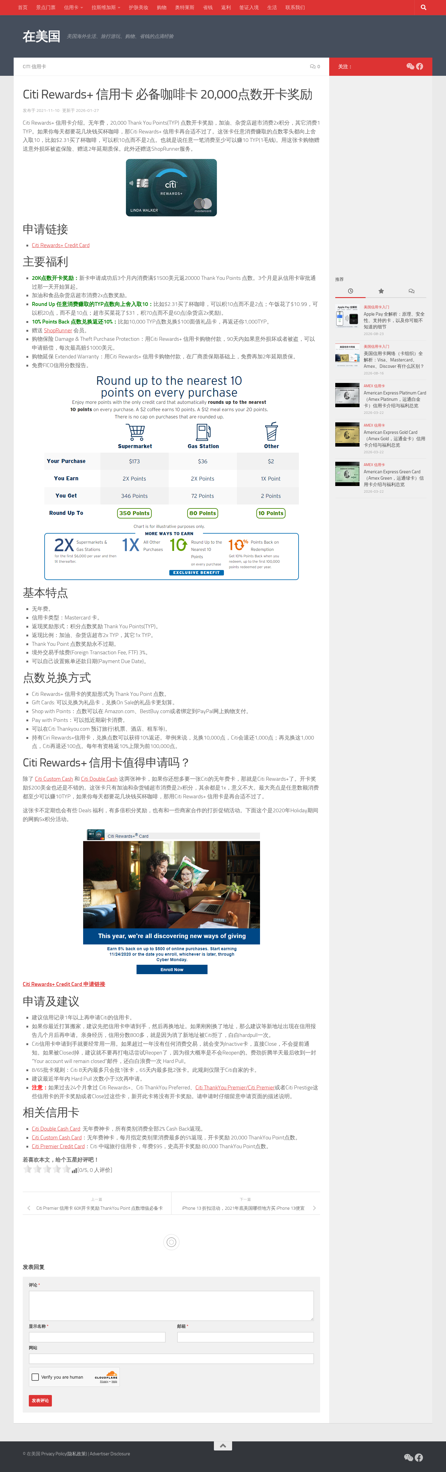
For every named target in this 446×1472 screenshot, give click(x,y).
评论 (34, 1285)
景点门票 (46, 7)
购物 (162, 7)
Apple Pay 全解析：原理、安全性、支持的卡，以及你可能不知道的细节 (394, 320)
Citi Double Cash (99, 779)
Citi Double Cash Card (56, 1128)
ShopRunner (58, 330)
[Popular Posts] (381, 291)
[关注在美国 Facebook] (419, 66)
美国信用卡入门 (376, 307)
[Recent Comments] (411, 291)
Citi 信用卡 (34, 66)
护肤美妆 (138, 7)
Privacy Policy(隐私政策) (64, 1454)
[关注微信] (410, 66)
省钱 (208, 7)
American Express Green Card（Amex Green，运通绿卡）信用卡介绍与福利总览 (394, 478)
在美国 (42, 36)
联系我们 (295, 7)
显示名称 (39, 1326)
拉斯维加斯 (104, 7)
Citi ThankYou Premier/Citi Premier (235, 1087)
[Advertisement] (380, 173)
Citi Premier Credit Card (58, 1146)
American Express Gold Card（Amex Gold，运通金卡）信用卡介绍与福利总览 (394, 439)
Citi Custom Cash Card (57, 1137)
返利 (226, 7)
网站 (33, 1347)
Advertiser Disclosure (110, 1454)
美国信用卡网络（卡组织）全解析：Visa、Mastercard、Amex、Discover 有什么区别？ (394, 360)
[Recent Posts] (350, 291)
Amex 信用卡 (374, 386)
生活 (272, 7)
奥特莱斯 (184, 7)
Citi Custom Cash (54, 779)
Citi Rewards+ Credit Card (61, 245)
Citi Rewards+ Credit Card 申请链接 (64, 984)
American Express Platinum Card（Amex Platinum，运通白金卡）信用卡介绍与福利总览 (395, 399)
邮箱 (182, 1326)
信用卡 (71, 7)
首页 (23, 7)
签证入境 (249, 7)
